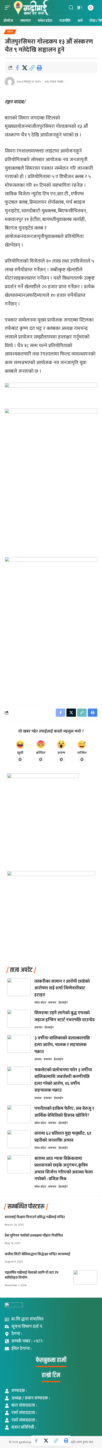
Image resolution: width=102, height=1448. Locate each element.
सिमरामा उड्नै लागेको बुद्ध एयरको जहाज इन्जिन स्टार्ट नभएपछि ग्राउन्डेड (64, 1016)
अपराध (38, 1059)
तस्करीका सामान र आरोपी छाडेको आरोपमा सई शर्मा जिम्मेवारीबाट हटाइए (62, 988)
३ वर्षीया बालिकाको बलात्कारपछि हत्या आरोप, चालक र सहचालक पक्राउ (62, 1044)
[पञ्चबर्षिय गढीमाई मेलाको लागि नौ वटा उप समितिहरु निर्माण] (85, 1277)
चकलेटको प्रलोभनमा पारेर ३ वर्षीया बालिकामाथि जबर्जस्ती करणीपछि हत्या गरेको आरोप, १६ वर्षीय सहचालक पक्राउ (63, 1080)
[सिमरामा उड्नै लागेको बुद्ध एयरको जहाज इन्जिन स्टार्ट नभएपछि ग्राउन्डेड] (19, 1019)
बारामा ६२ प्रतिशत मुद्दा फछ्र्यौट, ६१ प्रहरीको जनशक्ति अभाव (62, 1137)
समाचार (52, 1002)
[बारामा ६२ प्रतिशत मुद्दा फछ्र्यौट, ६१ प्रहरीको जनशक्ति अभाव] (19, 1139)
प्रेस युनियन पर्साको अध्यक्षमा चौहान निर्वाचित (34, 1236)
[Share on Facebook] (17, 68)
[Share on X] (24, 68)
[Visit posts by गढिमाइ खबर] (10, 82)
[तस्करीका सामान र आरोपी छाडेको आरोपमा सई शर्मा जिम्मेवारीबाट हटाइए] (19, 987)
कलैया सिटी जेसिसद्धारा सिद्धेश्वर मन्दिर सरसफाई (37, 1254)
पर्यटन (10, 32)
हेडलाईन (63, 1002)
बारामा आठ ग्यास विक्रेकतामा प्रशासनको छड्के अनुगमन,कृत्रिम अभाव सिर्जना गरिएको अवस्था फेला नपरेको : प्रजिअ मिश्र (63, 1169)
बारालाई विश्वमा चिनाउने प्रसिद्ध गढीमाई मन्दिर (35, 1217)
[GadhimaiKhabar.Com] (31, 8)
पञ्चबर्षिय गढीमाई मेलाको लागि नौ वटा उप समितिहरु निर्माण (31, 1275)
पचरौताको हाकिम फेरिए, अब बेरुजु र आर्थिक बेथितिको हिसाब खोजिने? (64, 1112)
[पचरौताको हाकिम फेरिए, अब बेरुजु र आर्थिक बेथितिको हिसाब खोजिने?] (19, 1114)
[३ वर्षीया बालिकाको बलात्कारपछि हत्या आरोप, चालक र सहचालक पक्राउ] (19, 1044)
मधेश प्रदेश (40, 1002)
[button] (9, 8)
